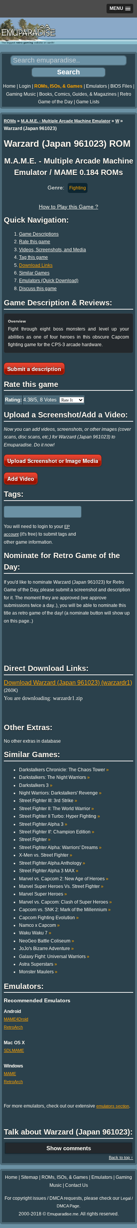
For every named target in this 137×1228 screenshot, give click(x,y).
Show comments (68, 1148)
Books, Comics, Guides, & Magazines (77, 94)
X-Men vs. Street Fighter (45, 855)
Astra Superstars (38, 964)
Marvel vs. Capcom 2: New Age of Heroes (63, 878)
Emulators (96, 86)
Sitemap (29, 1177)
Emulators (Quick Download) (48, 280)
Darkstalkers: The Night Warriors (54, 777)
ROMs (10, 121)
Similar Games (34, 273)
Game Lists (87, 101)
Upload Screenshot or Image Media (52, 460)
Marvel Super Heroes (43, 894)
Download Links (36, 265)
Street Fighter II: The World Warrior (56, 808)
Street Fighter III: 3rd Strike (48, 800)
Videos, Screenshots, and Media (52, 249)
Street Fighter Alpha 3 (43, 824)
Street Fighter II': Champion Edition (56, 832)
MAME (10, 1073)
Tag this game (33, 257)
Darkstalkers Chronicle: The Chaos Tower (64, 769)
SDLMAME (14, 1050)
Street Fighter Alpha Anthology (52, 863)
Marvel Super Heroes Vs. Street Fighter (61, 886)
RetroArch (13, 1027)
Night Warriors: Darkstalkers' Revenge (60, 793)
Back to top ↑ (121, 1157)
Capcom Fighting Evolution (49, 917)
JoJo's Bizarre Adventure (46, 948)
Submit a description (34, 368)
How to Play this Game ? (68, 207)
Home (9, 86)
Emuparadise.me (62, 1214)
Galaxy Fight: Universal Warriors (54, 956)
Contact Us (76, 1185)
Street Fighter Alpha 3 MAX (48, 870)
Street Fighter (35, 839)
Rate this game (34, 241)
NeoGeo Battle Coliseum (46, 941)
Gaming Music (21, 94)
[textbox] (37, 512)
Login (25, 86)
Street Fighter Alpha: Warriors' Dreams (60, 847)
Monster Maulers (38, 971)
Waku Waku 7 (35, 933)
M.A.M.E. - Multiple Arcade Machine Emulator (65, 121)
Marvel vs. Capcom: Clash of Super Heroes (65, 902)
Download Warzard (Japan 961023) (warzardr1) (68, 682)
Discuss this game (38, 288)
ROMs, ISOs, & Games (58, 86)
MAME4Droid (16, 1019)
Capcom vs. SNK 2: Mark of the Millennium (65, 909)
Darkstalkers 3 (36, 785)
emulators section (112, 1106)
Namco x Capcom (39, 925)
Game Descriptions (39, 234)
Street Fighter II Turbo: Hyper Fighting (59, 816)
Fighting (77, 188)
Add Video (20, 478)
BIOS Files (121, 86)
